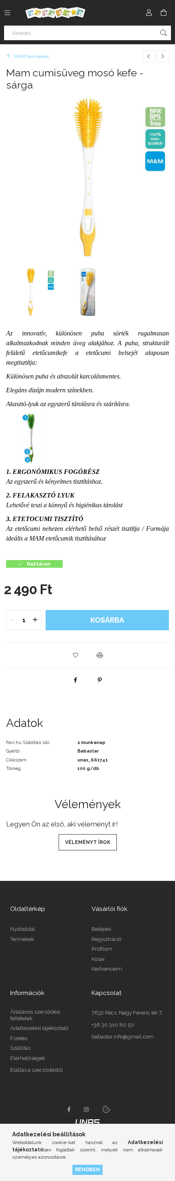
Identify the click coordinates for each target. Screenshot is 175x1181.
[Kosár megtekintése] (163, 12)
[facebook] (75, 680)
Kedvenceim (107, 969)
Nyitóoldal (22, 929)
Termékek (22, 939)
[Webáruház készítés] (87, 1121)
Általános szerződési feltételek (35, 1015)
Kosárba (107, 620)
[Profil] (149, 12)
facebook (69, 1109)
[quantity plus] (35, 620)
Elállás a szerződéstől (36, 1070)
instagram (87, 1109)
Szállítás (20, 1048)
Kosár (98, 959)
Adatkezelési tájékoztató (39, 1028)
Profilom (102, 949)
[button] (75, 655)
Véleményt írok (87, 842)
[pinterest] (100, 680)
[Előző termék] (148, 56)
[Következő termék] (163, 56)
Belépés (101, 929)
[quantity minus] (13, 620)
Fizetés (18, 1038)
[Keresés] (163, 33)
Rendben (87, 1169)
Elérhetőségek (27, 1058)
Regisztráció (106, 939)
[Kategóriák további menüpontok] (7, 12)
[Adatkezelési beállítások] (106, 1109)
